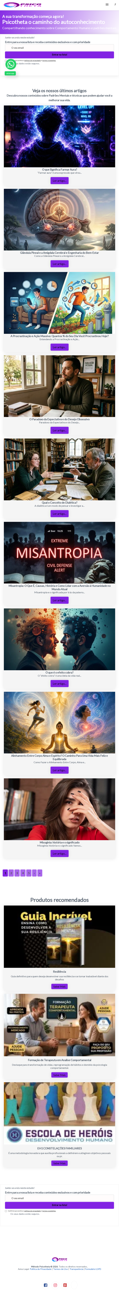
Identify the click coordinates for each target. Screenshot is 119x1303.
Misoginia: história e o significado (59, 842)
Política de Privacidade (40, 1269)
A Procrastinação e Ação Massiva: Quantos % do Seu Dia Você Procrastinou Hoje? (60, 336)
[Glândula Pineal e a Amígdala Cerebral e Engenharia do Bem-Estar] (59, 249)
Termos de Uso (60, 1269)
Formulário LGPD (93, 1269)
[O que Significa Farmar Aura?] (59, 166)
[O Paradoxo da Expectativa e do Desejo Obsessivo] (59, 416)
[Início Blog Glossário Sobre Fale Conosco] (59, 5)
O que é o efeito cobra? (59, 672)
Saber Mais (59, 986)
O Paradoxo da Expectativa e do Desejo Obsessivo (59, 419)
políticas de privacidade (32, 60)
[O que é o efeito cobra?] (59, 669)
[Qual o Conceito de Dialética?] (59, 499)
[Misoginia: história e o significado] (59, 839)
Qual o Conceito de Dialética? (59, 502)
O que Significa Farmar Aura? (59, 169)
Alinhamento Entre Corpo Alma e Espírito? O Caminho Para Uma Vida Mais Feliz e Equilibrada (59, 757)
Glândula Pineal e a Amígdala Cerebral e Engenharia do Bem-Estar (59, 252)
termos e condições (49, 60)
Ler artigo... (59, 180)
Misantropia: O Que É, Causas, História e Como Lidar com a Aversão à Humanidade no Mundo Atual (60, 587)
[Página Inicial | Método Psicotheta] (22, 5)
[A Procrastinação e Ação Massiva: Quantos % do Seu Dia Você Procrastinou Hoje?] (59, 332)
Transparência (76, 1269)
